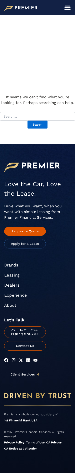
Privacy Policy (14, 442)
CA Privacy (54, 442)
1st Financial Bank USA (20, 420)
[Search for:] (37, 116)
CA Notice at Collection (21, 448)
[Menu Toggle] (67, 7)
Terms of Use (35, 442)
